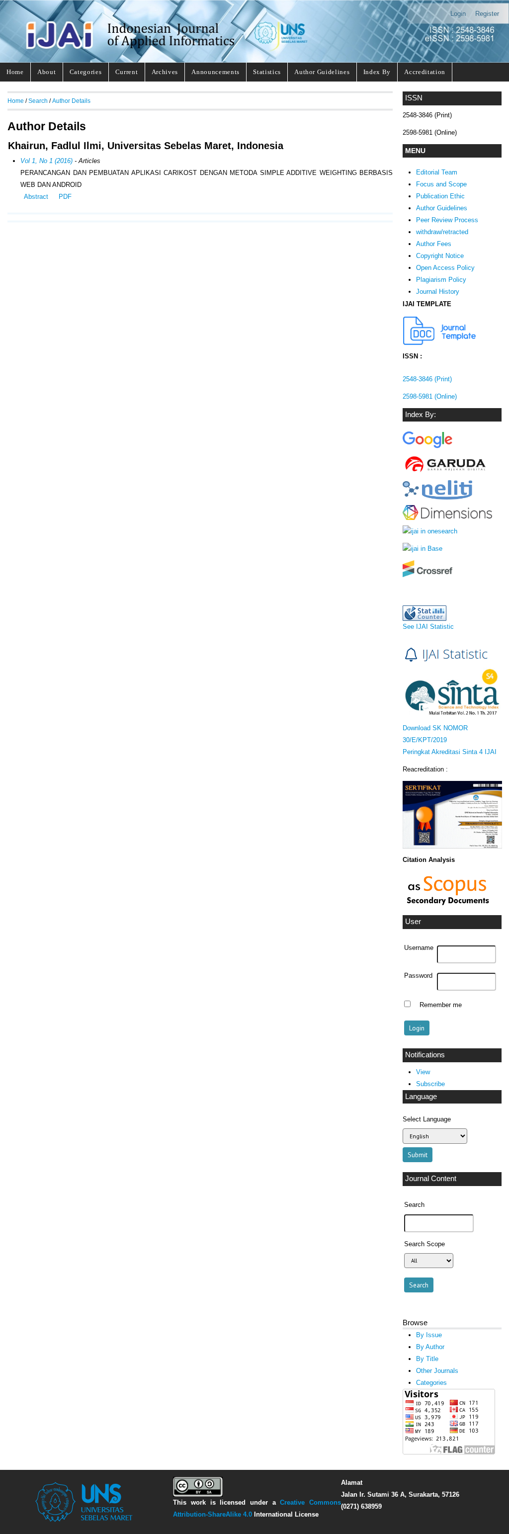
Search (38, 100)
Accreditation (424, 72)
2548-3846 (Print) (427, 379)
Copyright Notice (440, 255)
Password (418, 975)
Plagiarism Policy (441, 279)
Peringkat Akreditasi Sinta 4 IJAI (450, 752)
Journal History (437, 291)
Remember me (441, 1005)
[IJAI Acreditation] (440, 342)
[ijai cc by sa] (198, 1494)
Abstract (36, 196)
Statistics (267, 72)
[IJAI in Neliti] (437, 497)
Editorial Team (436, 172)
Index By (377, 72)
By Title (427, 1359)
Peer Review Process (447, 220)
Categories (86, 72)
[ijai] (427, 447)
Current (126, 72)
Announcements (215, 72)
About (46, 72)
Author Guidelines (321, 72)
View (423, 1072)
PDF (65, 196)
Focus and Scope (441, 184)
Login (458, 13)
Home (15, 72)
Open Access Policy (445, 267)
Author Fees (433, 244)
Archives (165, 72)
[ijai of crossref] (427, 575)
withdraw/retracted (442, 232)
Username (418, 947)
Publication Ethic (440, 196)
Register (487, 13)
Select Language (427, 1119)
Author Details (71, 100)
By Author (430, 1347)
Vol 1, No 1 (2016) (46, 161)
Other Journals (437, 1370)
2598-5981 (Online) (430, 396)
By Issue (429, 1335)
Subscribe (430, 1084)
